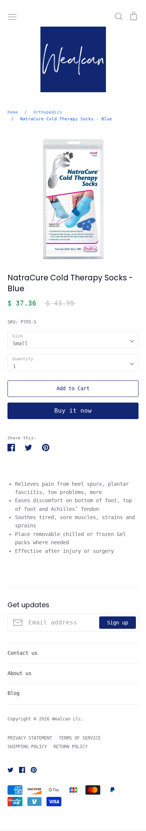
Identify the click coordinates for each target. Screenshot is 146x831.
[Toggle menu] (12, 16)
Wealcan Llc (66, 719)
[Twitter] (7, 770)
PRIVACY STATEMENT (29, 738)
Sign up (117, 623)
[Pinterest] (31, 770)
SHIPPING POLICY (27, 746)
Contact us (22, 653)
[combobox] (73, 339)
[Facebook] (19, 770)
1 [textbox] (14, 366)
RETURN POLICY (71, 746)
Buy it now (73, 410)
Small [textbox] (20, 343)
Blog (13, 693)
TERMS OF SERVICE (80, 738)
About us (19, 673)
